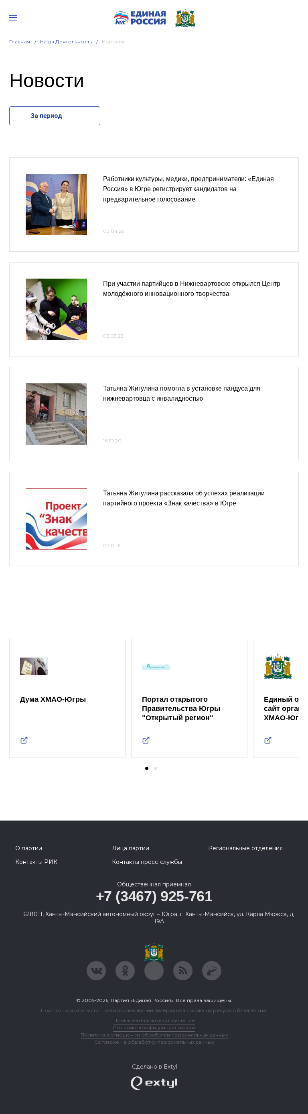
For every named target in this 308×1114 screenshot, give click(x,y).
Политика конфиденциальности (154, 1027)
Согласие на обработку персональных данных (154, 1042)
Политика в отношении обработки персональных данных (154, 1035)
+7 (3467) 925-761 (154, 896)
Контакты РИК (36, 862)
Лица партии (130, 848)
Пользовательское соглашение (154, 1020)
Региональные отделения (245, 848)
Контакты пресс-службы (147, 862)
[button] (146, 768)
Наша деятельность (66, 42)
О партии (28, 848)
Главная (19, 42)
